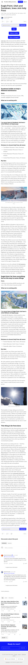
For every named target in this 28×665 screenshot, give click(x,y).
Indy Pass (3, 41)
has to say (15, 124)
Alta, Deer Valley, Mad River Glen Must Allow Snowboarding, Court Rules (10, 603)
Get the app (20, 659)
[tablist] (6, 543)
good (7, 484)
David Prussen (7, 571)
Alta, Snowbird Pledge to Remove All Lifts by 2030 (10, 614)
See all (3, 637)
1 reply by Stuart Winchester (11, 567)
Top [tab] (2, 597)
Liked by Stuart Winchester (10, 556)
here (2, 73)
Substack (8, 662)
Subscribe (20, 1)
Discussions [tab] (11, 597)
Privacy (15, 654)
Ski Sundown (22, 264)
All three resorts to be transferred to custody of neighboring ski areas (9, 607)
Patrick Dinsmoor (8, 555)
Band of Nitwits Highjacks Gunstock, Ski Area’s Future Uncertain (8, 626)
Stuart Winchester (8, 17)
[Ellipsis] (26, 555)
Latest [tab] (6, 597)
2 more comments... (5, 591)
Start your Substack (10, 659)
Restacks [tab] (10, 543)
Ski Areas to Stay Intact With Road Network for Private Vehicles (10, 618)
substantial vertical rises (19, 473)
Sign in (25, 1)
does (5, 230)
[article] (14, 606)
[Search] (25, 598)
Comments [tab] (4, 543)
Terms (19, 654)
